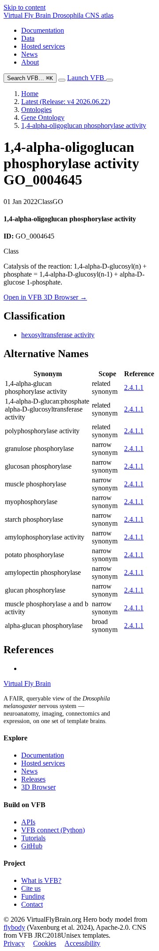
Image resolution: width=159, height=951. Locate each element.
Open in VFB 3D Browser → (45, 297)
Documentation (42, 30)
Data (27, 38)
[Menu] (109, 80)
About (30, 62)
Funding (33, 896)
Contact (32, 904)
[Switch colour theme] (61, 80)
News (29, 54)
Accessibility (82, 943)
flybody (14, 927)
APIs (28, 822)
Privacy (14, 943)
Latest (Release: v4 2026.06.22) (65, 101)
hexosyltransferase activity (58, 335)
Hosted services (43, 46)
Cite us (31, 888)
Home (29, 93)
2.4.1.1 (134, 387)
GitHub (31, 846)
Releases (33, 779)
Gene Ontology (42, 117)
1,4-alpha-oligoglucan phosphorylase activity (83, 125)
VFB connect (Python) (53, 830)
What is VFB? (41, 880)
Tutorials (33, 838)
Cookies (44, 943)
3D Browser (38, 787)
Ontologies (36, 109)
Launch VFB (86, 77)
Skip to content (24, 7)
